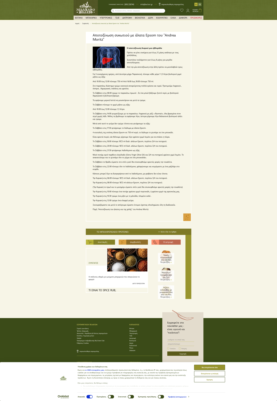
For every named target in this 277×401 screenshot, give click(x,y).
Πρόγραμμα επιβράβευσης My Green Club (90, 341)
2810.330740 (129, 4)
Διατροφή (132, 338)
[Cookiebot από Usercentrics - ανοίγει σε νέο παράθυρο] (63, 396)
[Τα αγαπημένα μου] (181, 10)
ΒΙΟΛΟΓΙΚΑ (140, 17)
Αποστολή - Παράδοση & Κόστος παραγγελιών (92, 333)
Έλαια (131, 348)
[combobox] (138, 11)
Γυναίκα (173, 348)
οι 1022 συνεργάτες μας (94, 370)
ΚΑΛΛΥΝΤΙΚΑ (161, 17)
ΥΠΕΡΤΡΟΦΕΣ (106, 17)
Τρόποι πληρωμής (82, 331)
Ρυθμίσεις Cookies (83, 343)
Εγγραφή (183, 353)
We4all (79, 338)
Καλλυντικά (133, 345)
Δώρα (131, 343)
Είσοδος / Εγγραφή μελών (85, 336)
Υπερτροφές (133, 333)
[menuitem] (79, 18)
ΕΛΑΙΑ (173, 17)
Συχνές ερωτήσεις (83, 328)
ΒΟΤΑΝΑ (79, 17)
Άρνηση (210, 380)
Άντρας (184, 348)
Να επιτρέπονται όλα (210, 367)
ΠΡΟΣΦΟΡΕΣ (196, 17)
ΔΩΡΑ (150, 17)
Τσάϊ (130, 336)
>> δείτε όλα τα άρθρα (167, 231)
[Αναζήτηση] (113, 11)
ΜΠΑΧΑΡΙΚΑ (91, 17)
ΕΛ (196, 4)
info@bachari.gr (146, 4)
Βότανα (131, 328)
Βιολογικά (132, 341)
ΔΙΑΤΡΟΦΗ (127, 17)
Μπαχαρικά (133, 331)
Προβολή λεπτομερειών (177, 397)
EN (200, 4)
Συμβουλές (85, 23)
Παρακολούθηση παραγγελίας (172, 4)
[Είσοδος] (188, 11)
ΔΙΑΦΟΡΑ (183, 17)
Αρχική (77, 23)
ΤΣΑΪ (117, 17)
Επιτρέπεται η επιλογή (209, 373)
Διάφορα (132, 350)
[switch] (111, 396)
